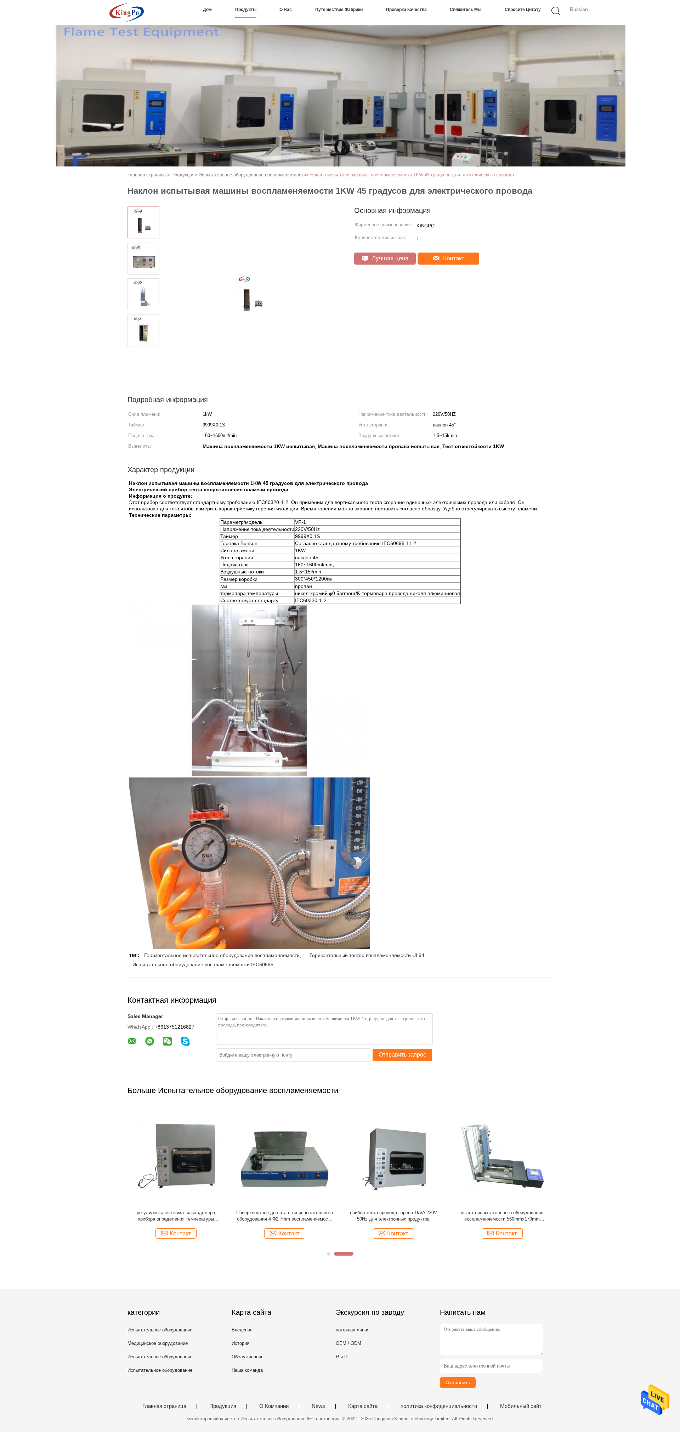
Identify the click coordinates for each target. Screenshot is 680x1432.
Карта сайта (363, 1406)
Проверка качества (406, 9)
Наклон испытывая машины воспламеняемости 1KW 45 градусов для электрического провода (412, 174)
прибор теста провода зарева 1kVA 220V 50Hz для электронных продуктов (393, 1216)
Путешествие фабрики (339, 9)
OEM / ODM (348, 1343)
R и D (341, 1356)
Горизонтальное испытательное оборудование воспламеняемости (222, 955)
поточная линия (352, 1329)
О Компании (274, 1406)
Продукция (222, 1406)
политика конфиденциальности (439, 1406)
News (318, 1406)
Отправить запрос (402, 1055)
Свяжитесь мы (465, 9)
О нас (285, 9)
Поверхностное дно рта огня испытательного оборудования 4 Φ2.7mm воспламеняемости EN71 (284, 1216)
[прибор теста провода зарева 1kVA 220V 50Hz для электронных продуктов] (393, 1156)
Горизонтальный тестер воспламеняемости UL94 (367, 955)
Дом (207, 9)
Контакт (452, 258)
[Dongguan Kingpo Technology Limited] (126, 12)
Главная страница (164, 1406)
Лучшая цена (389, 258)
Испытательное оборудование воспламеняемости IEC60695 (202, 964)
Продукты (245, 9)
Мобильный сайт (521, 1406)
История (240, 1343)
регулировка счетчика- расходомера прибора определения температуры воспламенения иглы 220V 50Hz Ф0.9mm (176, 1216)
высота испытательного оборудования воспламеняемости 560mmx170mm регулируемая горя (502, 1216)
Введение (242, 1329)
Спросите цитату (523, 9)
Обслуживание (248, 1356)
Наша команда (247, 1370)
